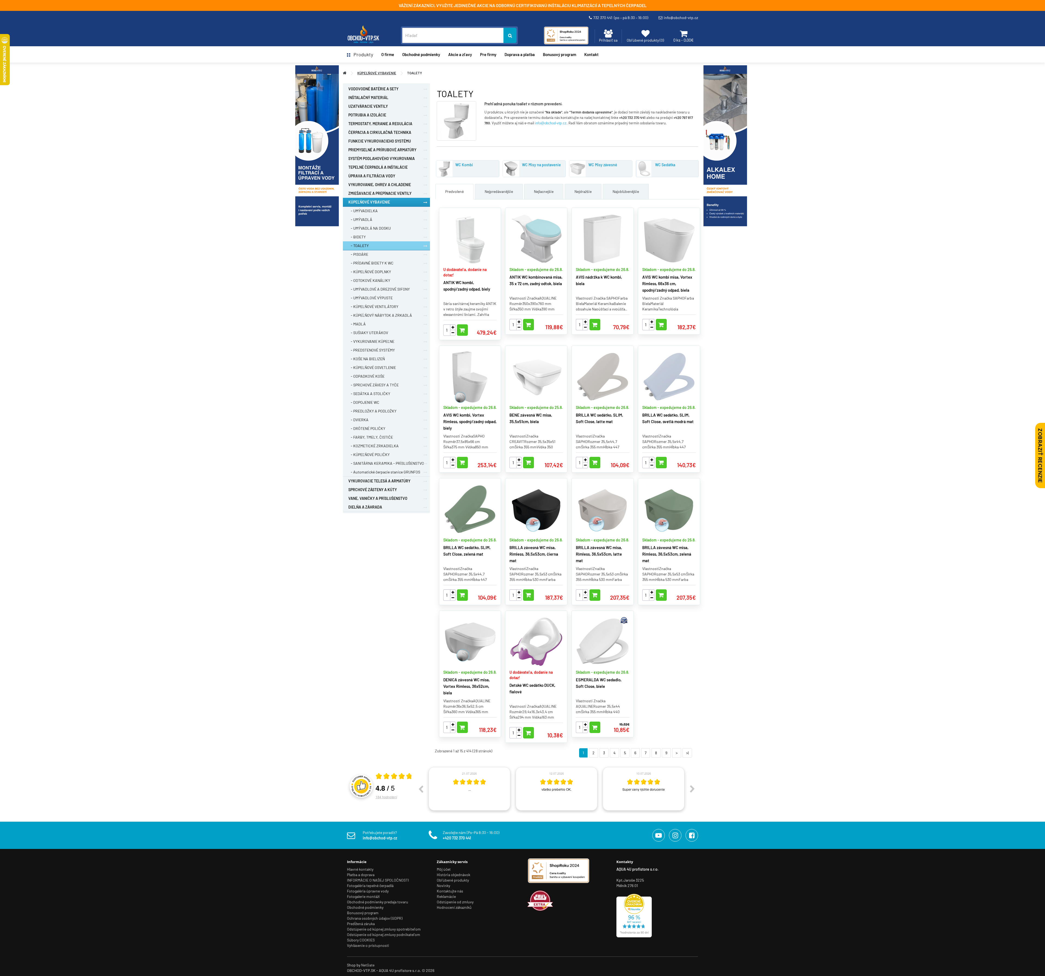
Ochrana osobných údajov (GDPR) (374, 918)
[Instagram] (675, 835)
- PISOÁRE (358, 254)
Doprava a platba (520, 54)
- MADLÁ (357, 324)
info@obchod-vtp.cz (681, 17)
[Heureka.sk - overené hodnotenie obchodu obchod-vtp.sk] (634, 915)
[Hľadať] (510, 35)
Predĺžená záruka (361, 923)
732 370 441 (620, 17)
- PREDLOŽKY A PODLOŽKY (372, 411)
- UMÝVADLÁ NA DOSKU (369, 228)
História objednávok (453, 874)
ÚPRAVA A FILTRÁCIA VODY (371, 176)
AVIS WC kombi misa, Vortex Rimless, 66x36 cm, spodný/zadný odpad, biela (667, 284)
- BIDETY (357, 237)
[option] (469, 789)
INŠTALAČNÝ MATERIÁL (368, 97)
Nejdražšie (583, 191)
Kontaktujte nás (450, 891)
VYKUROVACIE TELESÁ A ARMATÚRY (379, 481)
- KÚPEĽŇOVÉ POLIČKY (369, 454)
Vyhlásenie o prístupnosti (368, 945)
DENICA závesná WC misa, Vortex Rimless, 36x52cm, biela (466, 686)
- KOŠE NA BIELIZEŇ (366, 358)
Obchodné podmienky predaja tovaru (377, 902)
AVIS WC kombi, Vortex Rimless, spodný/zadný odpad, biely (470, 421)
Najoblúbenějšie (626, 191)
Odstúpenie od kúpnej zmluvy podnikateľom (383, 934)
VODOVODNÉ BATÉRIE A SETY (373, 89)
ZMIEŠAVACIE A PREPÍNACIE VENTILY (379, 193)
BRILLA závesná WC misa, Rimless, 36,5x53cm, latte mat (599, 554)
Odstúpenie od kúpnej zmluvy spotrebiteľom (384, 929)
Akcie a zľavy (460, 54)
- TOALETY (358, 245)
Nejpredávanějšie (499, 191)
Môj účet (444, 869)
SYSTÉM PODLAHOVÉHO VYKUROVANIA (381, 158)
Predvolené (454, 191)
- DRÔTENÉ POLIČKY (366, 428)
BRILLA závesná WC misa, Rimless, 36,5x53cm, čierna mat (533, 554)
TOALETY (414, 73)
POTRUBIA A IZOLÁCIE (367, 115)
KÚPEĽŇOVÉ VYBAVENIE (376, 73)
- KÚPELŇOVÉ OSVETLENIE (372, 367)
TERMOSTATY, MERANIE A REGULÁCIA (380, 123)
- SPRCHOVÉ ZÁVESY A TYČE (373, 385)
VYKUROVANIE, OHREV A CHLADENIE (379, 184)
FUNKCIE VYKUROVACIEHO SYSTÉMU (379, 141)
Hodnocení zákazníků (454, 907)
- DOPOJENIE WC (363, 402)
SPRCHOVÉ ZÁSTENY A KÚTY (372, 489)
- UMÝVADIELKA (363, 210)
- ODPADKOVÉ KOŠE (366, 376)
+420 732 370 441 (457, 838)
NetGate (367, 965)
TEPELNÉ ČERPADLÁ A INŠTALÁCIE (378, 167)
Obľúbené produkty (453, 880)
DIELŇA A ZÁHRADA (365, 507)
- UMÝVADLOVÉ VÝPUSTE (370, 297)
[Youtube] (658, 835)
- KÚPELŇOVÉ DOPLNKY (369, 271)
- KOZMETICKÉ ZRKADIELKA (373, 446)
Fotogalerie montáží (363, 896)
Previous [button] (420, 789)
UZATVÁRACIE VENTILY (368, 106)
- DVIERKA (358, 419)
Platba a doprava (360, 874)
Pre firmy (488, 54)
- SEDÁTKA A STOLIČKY (369, 393)
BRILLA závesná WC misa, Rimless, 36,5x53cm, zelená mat (666, 554)
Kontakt (591, 54)
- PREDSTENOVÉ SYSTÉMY (371, 350)
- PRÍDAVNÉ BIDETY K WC (371, 263)
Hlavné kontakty (360, 869)
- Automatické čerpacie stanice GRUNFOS (384, 472)
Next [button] (692, 789)
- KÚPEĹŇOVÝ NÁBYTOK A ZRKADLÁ (380, 315)
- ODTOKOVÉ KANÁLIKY (369, 280)
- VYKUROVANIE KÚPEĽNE (371, 341)
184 (386, 797)
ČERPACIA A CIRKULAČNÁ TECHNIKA (379, 132)
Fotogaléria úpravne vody (368, 891)
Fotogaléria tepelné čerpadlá (370, 885)
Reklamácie (446, 896)
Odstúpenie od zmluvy (455, 902)
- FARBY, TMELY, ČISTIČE (370, 437)
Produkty (361, 54)
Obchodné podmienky (421, 54)
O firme (387, 54)
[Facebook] (692, 835)
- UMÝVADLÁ (360, 219)
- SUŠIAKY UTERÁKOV (368, 332)
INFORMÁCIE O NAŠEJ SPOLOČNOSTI (378, 880)
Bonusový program (559, 54)
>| (687, 752)
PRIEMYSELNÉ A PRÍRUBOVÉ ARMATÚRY (382, 149)
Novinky (443, 885)
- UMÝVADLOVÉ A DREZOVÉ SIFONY (379, 289)
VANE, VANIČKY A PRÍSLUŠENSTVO (377, 498)
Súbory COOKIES (361, 940)
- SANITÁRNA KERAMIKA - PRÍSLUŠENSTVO (386, 463)
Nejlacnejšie (544, 191)
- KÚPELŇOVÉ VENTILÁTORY (373, 306)
